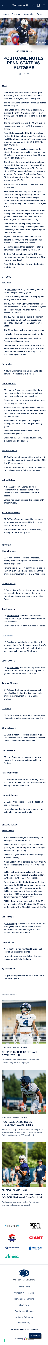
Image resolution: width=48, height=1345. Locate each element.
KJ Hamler (7, 364)
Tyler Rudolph (24, 959)
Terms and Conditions (24, 1299)
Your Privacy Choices (24, 1311)
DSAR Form (24, 1305)
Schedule (28, 14)
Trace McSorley (16, 310)
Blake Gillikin (8, 831)
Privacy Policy (24, 1287)
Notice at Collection (24, 1317)
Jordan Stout (8, 942)
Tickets (15, 14)
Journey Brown (20, 195)
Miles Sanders (27, 413)
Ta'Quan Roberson (12, 254)
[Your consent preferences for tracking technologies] (4, 1340)
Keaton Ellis (22, 237)
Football (6, 1048)
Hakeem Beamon (10, 773)
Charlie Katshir (9, 728)
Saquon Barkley (24, 201)
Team (39, 14)
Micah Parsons (9, 551)
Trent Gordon (8, 609)
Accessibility (24, 1323)
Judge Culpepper (10, 795)
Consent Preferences (24, 1293)
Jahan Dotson (30, 345)
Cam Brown (12, 642)
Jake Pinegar (8, 917)
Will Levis (36, 237)
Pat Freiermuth (9, 451)
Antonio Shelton (10, 683)
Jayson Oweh (10, 237)
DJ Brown (6, 709)
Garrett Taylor (8, 584)
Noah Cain (35, 250)
